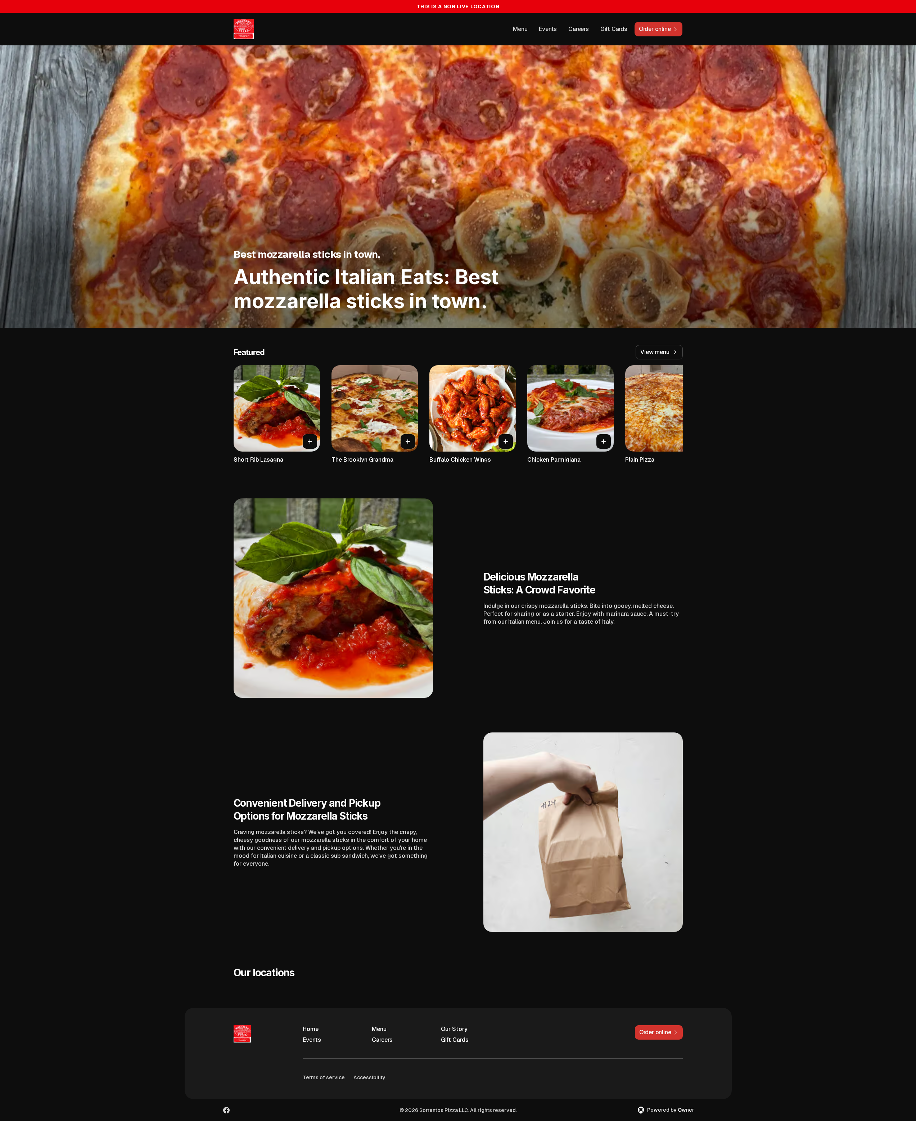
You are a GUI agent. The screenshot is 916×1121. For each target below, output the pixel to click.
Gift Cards (613, 29)
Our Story (454, 1029)
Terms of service (324, 1077)
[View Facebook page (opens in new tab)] (226, 1110)
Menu (520, 29)
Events (548, 29)
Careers (578, 29)
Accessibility (369, 1077)
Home (311, 1029)
